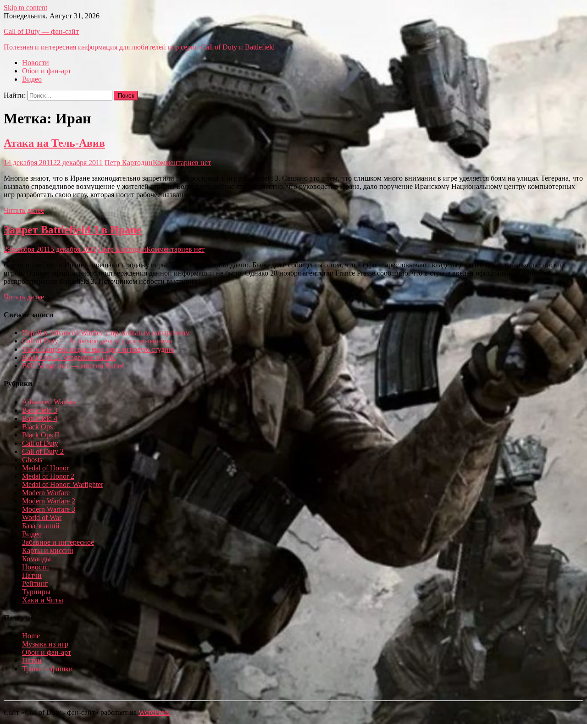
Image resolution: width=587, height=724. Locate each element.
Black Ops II (40, 435)
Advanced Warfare (49, 402)
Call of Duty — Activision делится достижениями (97, 341)
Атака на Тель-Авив (54, 143)
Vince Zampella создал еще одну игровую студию (98, 349)
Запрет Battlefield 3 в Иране (73, 230)
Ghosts (32, 460)
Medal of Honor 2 (48, 476)
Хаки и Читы (42, 600)
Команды (36, 559)
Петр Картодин (129, 162)
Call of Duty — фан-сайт (41, 31)
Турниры (36, 592)
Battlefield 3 (39, 410)
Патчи (32, 575)
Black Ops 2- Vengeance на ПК (69, 357)
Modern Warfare (46, 493)
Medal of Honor (45, 468)
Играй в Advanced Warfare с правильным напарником (106, 333)
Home (31, 636)
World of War (41, 517)
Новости (35, 62)
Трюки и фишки (47, 669)
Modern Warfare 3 (48, 509)
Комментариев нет (182, 162)
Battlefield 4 (39, 418)
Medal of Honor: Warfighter (62, 484)
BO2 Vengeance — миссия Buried (73, 366)
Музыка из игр (45, 644)
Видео (32, 79)
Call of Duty (40, 443)
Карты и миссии (47, 550)
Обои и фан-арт (46, 71)
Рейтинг (35, 583)
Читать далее (24, 210)
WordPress (154, 712)
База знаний (41, 526)
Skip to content (25, 7)
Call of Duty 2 (43, 451)
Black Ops (37, 427)
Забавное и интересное (58, 542)
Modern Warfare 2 (48, 501)
